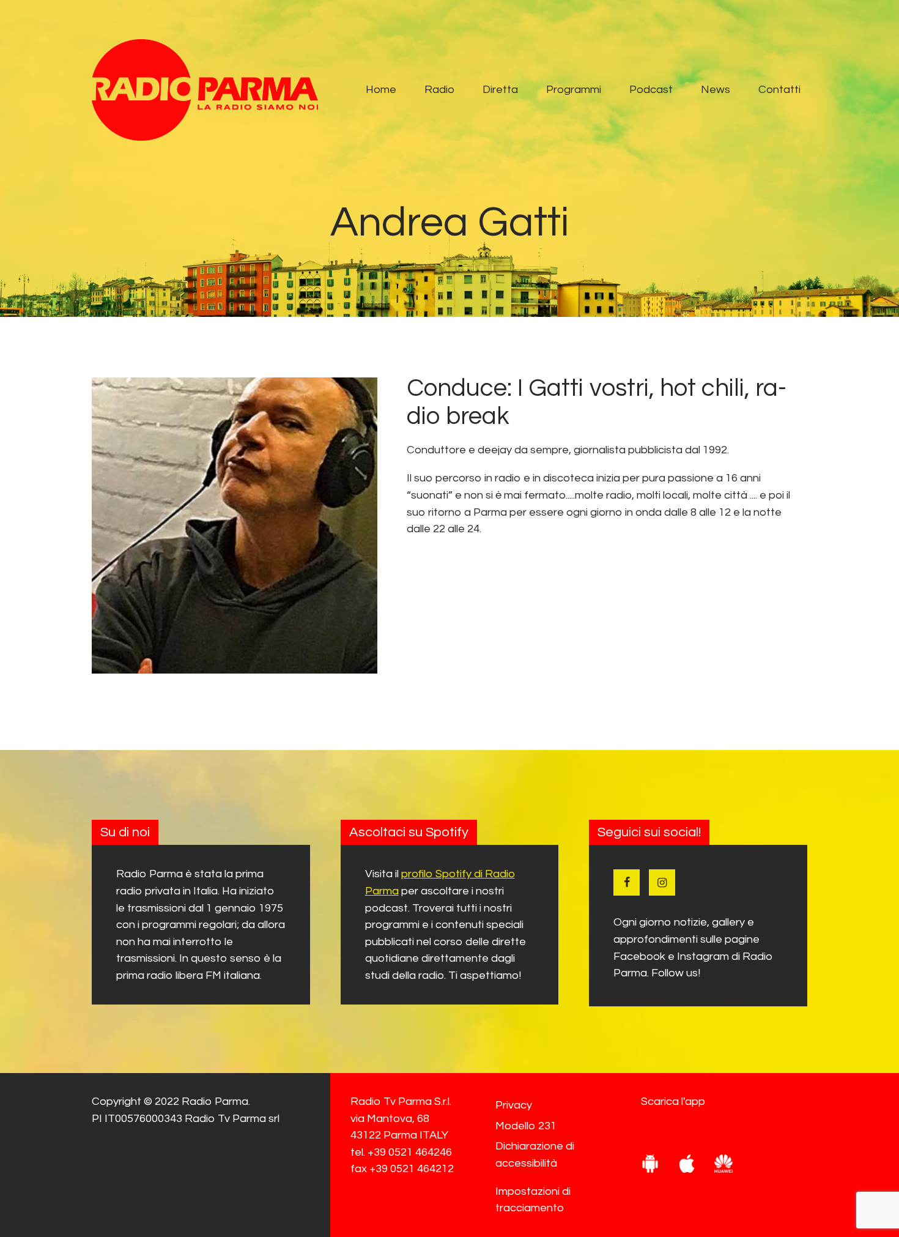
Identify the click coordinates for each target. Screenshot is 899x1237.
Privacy (513, 1105)
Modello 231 (526, 1126)
